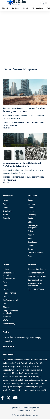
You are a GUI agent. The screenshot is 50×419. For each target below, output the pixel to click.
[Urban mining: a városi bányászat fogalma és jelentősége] (25, 146)
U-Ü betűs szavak (9, 180)
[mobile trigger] (5, 3)
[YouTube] (15, 398)
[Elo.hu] (16, 3)
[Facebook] (2, 398)
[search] (38, 2)
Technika (41, 122)
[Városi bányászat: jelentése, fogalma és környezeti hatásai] (25, 92)
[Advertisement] (25, 37)
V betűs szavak (8, 125)
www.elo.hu (8, 346)
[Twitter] (8, 398)
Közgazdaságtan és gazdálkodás (24, 122)
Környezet (6, 122)
